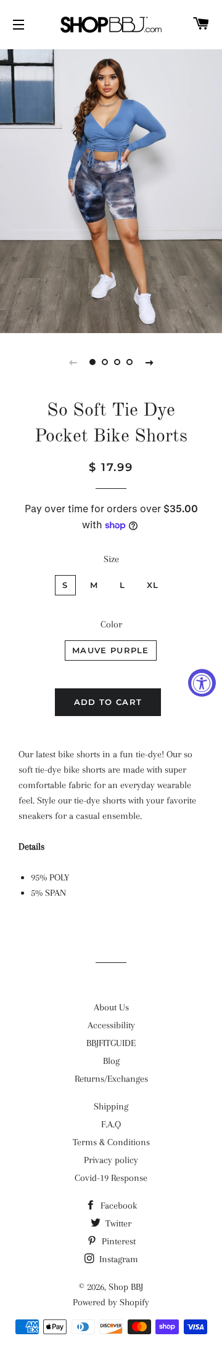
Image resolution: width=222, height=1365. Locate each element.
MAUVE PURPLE (110, 650)
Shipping (111, 1106)
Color (111, 624)
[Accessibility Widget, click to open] (202, 682)
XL (153, 585)
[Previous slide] (72, 362)
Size (111, 559)
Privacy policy (111, 1160)
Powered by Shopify (111, 1302)
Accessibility (111, 1025)
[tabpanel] (111, 189)
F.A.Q (111, 1124)
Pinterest (117, 1241)
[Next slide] (149, 362)
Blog (111, 1060)
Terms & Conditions (111, 1142)
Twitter (117, 1223)
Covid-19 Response (111, 1177)
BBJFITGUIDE (111, 1043)
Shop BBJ (126, 1286)
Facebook (117, 1205)
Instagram (117, 1259)
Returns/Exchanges (111, 1078)
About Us (111, 1007)
